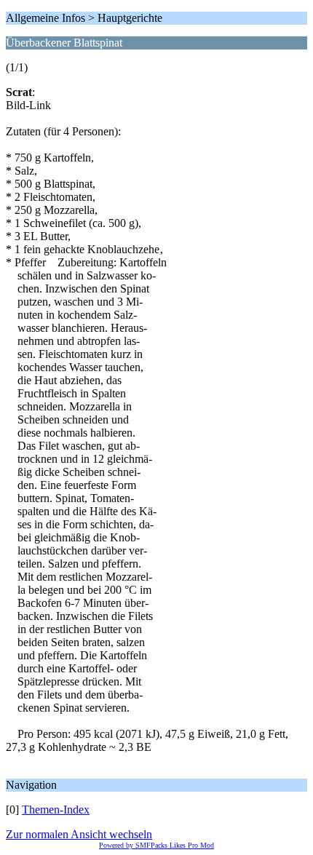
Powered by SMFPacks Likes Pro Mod (156, 845)
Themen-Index (56, 809)
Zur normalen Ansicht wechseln (79, 834)
